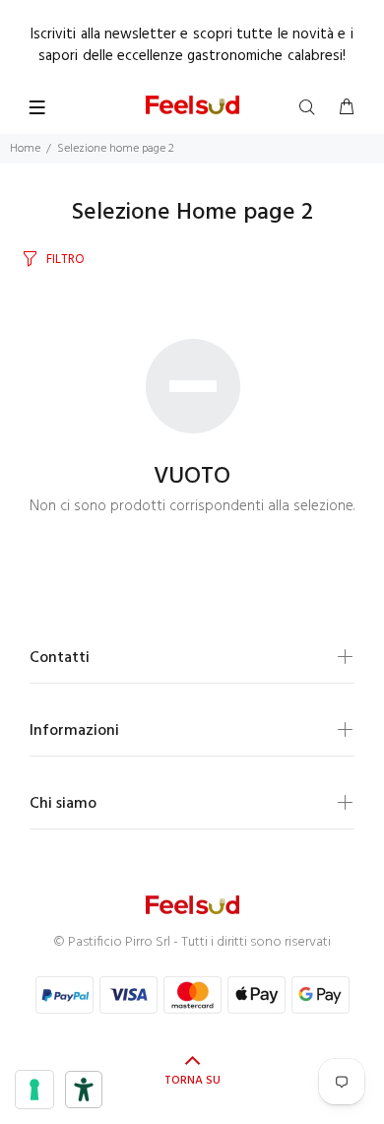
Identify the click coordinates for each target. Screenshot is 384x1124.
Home (25, 149)
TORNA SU (192, 1081)
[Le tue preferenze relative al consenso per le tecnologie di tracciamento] (34, 1089)
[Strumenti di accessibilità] (83, 1089)
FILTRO (65, 259)
